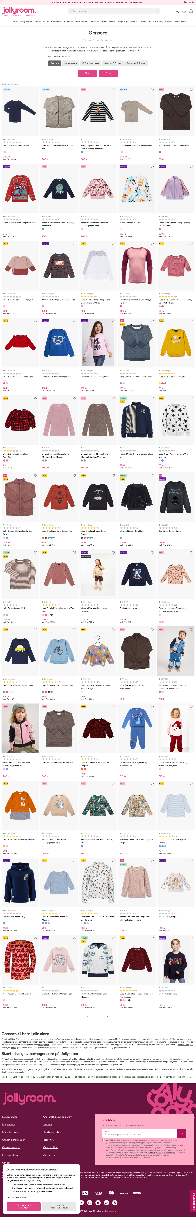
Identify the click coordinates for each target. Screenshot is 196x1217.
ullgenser (126, 1039)
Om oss (6, 1162)
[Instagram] (89, 1202)
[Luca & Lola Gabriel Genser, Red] (7, 692)
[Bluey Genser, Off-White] (121, 229)
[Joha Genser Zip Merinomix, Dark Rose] (4, 538)
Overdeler (99, 40)
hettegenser (43, 1044)
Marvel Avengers (185, 1044)
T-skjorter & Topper (136, 63)
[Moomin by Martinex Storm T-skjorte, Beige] (121, 846)
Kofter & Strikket (90, 63)
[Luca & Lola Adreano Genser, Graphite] (46, 538)
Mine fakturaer (10, 1132)
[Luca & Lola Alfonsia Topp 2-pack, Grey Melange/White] (82, 306)
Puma (13, 1047)
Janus (39, 1061)
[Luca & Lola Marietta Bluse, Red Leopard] (7, 460)
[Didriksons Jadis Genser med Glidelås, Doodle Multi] (82, 923)
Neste (107, 1016)
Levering (48, 1124)
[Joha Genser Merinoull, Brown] (160, 152)
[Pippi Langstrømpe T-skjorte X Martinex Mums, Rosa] (160, 615)
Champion (53, 1061)
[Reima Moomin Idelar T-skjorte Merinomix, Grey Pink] (162, 692)
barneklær (40, 1077)
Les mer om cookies (16, 1197)
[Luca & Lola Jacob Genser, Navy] (165, 383)
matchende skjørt (85, 1077)
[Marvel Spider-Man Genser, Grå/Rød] (43, 306)
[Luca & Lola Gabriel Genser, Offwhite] (10, 692)
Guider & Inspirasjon (13, 1139)
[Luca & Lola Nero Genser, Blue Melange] (162, 846)
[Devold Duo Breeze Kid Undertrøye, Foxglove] (121, 306)
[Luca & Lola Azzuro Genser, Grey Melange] (160, 460)
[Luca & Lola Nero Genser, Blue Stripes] (160, 846)
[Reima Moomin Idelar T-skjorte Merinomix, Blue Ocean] (160, 692)
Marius (104, 1061)
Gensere (108, 40)
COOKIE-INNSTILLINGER (59, 1206)
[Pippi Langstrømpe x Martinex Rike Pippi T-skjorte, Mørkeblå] (82, 152)
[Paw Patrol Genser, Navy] (4, 923)
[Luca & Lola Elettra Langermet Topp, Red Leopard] (46, 615)
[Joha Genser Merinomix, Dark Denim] (121, 383)
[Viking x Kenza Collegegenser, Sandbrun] (82, 615)
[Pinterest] (115, 1202)
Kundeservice (189, 2)
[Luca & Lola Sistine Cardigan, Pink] (4, 306)
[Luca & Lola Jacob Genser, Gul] (160, 383)
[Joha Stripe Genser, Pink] (4, 615)
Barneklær (88, 40)
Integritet (48, 1139)
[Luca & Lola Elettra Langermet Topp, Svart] (51, 615)
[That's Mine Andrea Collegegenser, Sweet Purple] (160, 229)
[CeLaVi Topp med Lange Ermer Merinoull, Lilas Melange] (43, 460)
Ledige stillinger (11, 1155)
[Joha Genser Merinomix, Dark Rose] (124, 383)
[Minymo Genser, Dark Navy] (121, 538)
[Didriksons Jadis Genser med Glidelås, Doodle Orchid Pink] (88, 923)
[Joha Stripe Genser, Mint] (7, 615)
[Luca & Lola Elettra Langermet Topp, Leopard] (49, 615)
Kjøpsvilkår (8, 1124)
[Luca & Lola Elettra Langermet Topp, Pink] (43, 615)
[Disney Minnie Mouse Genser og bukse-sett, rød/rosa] (160, 769)
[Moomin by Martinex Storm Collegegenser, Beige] (43, 846)
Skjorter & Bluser (112, 63)
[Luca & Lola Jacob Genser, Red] (162, 383)
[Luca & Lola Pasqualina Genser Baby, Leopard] (162, 306)
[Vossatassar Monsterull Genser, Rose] (4, 1000)
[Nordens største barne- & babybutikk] (19, 10)
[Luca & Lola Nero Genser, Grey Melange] (165, 846)
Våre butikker (50, 1147)
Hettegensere (70, 63)
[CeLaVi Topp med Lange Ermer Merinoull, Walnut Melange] (46, 460)
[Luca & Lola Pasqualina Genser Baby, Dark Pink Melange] (160, 306)
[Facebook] (81, 1202)
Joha (31, 1061)
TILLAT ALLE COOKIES (23, 1206)
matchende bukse (62, 1077)
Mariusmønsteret (154, 1039)
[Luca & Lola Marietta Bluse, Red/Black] (4, 460)
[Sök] (156, 10)
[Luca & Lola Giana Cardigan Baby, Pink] (7, 383)
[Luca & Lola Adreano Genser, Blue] (49, 538)
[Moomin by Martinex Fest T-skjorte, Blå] (82, 846)
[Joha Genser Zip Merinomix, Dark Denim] (7, 538)
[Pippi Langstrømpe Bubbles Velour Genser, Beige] (82, 692)
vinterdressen (138, 1042)
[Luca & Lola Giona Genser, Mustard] (4, 846)
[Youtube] (98, 1202)
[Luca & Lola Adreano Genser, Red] (43, 538)
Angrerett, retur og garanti (58, 1116)
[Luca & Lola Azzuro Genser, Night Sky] (162, 460)
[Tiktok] (106, 1202)
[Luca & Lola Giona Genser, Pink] (7, 846)
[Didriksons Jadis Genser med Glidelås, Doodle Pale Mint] (85, 923)
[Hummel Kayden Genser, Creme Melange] (82, 1000)
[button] (184, 11)
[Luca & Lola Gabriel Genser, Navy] (4, 692)
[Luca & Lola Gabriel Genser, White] (12, 692)
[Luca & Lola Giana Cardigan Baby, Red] (4, 383)
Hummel (71, 1061)
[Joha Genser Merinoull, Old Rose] (5, 152)
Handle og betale (52, 1132)
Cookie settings (11, 1147)
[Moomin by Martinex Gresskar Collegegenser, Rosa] (82, 229)
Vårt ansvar (49, 1155)
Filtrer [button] (87, 73)
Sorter (108, 73)
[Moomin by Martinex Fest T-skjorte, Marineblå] (43, 229)
